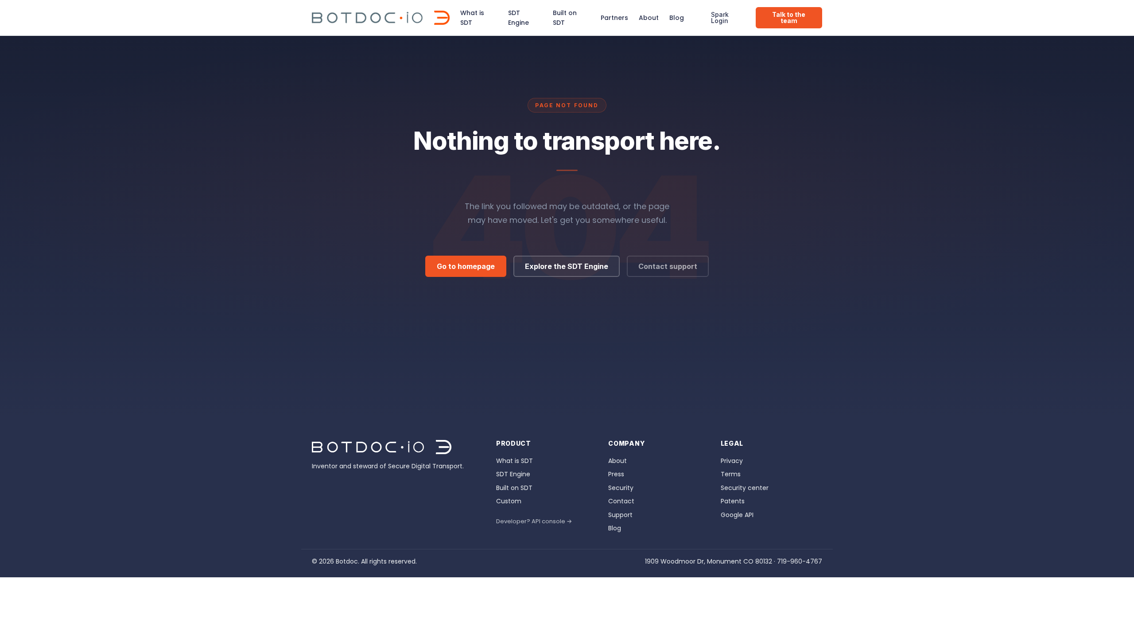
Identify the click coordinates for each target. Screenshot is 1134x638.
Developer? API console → (534, 521)
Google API (737, 514)
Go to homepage (466, 266)
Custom (508, 501)
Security (620, 487)
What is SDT (472, 17)
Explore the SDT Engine (566, 266)
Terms (731, 474)
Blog (676, 17)
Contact (621, 501)
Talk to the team (788, 17)
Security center (745, 487)
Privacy (732, 460)
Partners (614, 17)
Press (616, 474)
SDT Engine (518, 17)
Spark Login (720, 17)
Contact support (667, 266)
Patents (733, 501)
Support (620, 514)
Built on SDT (565, 17)
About (649, 17)
